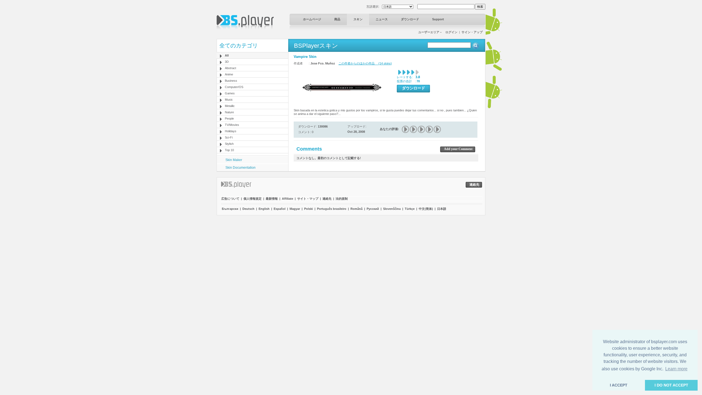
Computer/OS (234, 87)
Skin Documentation (240, 168)
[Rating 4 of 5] (430, 129)
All (227, 55)
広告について (230, 198)
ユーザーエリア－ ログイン (437, 32)
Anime (229, 74)
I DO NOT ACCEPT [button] (671, 385)
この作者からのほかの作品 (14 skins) (365, 63)
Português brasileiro (331, 208)
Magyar (295, 208)
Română (356, 208)
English (264, 208)
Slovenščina (392, 208)
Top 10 (229, 150)
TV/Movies (232, 124)
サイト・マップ (307, 198)
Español (279, 208)
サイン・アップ (472, 32)
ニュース (382, 19)
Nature (229, 112)
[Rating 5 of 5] (437, 129)
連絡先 (327, 198)
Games (230, 93)
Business (231, 80)
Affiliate (287, 198)
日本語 (441, 208)
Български (230, 208)
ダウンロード (410, 19)
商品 (337, 19)
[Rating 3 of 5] (422, 129)
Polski (308, 208)
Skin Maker (233, 160)
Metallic (230, 106)
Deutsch (248, 208)
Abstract (230, 68)
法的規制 (342, 198)
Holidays (230, 131)
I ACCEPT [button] (618, 385)
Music (229, 99)
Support (438, 19)
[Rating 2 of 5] (414, 129)
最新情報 (272, 198)
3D (227, 61)
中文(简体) (426, 208)
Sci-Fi (229, 137)
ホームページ (312, 19)
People (229, 118)
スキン (358, 19)
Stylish (229, 143)
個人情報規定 (253, 198)
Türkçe (410, 208)
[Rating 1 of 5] (406, 129)
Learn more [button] (676, 368)
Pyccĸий (373, 208)
